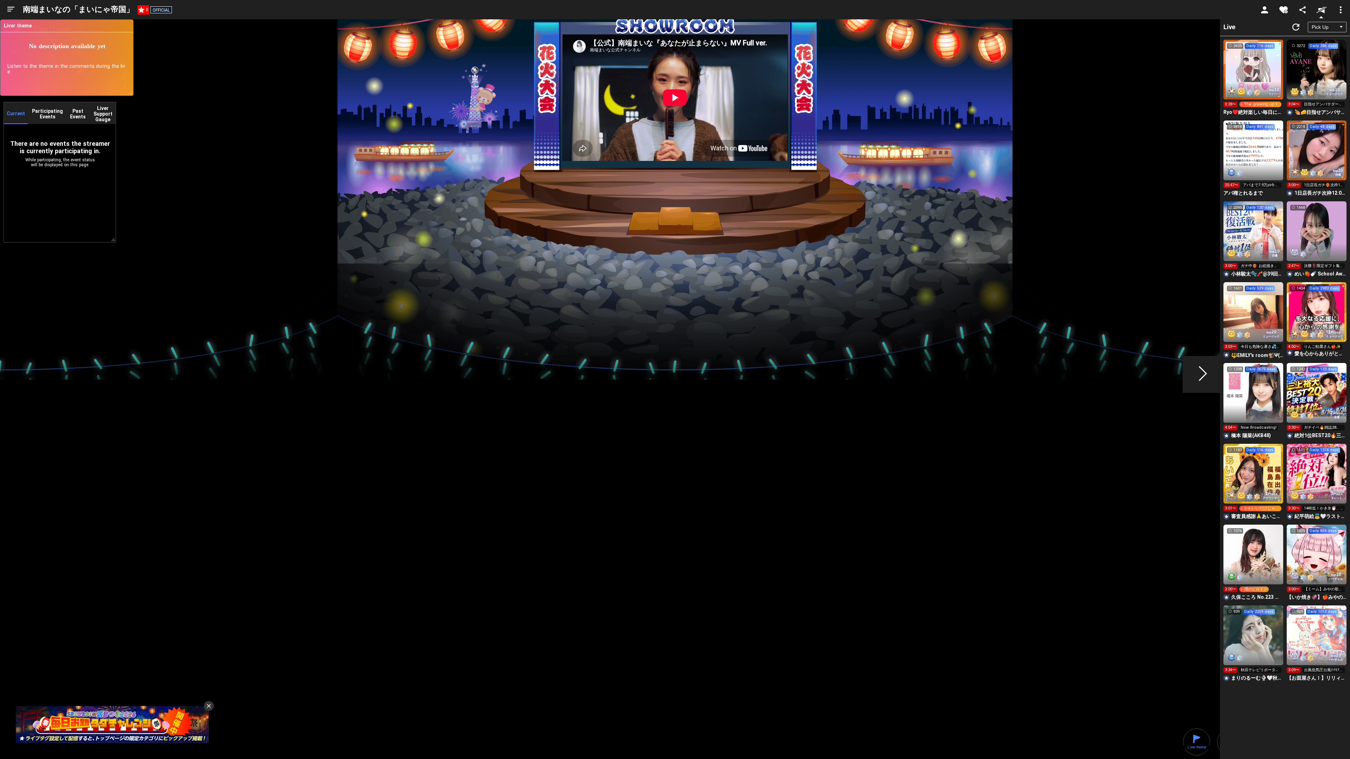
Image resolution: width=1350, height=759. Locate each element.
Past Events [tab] (78, 113)
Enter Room (1253, 75)
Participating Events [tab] (47, 113)
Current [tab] (16, 113)
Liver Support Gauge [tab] (103, 113)
